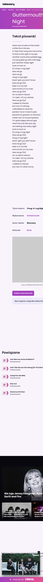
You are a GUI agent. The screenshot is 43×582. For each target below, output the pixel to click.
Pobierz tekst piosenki (23, 293)
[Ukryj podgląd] (39, 552)
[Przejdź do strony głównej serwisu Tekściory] (8, 4)
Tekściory (11, 10)
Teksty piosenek (20, 10)
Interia (4, 10)
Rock (28, 10)
